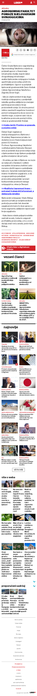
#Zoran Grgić (28, 235)
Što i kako (18, 634)
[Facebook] (17, 50)
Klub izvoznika (18, 652)
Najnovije (11, 327)
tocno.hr (18, 688)
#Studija (5, 235)
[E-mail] (28, 50)
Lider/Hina (4, 57)
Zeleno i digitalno (18, 637)
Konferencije (18, 659)
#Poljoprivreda (18, 233)
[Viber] (35, 50)
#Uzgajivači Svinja (9, 242)
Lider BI (18, 648)
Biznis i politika (18, 619)
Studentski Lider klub (18, 656)
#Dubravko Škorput (10, 240)
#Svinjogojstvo (15, 235)
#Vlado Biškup (25, 240)
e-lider (18, 670)
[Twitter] (21, 50)
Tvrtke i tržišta (18, 623)
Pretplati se (18, 664)
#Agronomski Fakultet (11, 237)
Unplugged (18, 641)
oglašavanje (18, 679)
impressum (18, 676)
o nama (18, 673)
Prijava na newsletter (18, 667)
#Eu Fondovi (6, 233)
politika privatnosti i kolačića (18, 685)
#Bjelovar (30, 233)
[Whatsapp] (31, 50)
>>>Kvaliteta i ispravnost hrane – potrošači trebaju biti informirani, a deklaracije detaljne (18, 191)
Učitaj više (18, 470)
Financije (18, 627)
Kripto (18, 630)
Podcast (18, 645)
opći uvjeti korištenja (18, 682)
